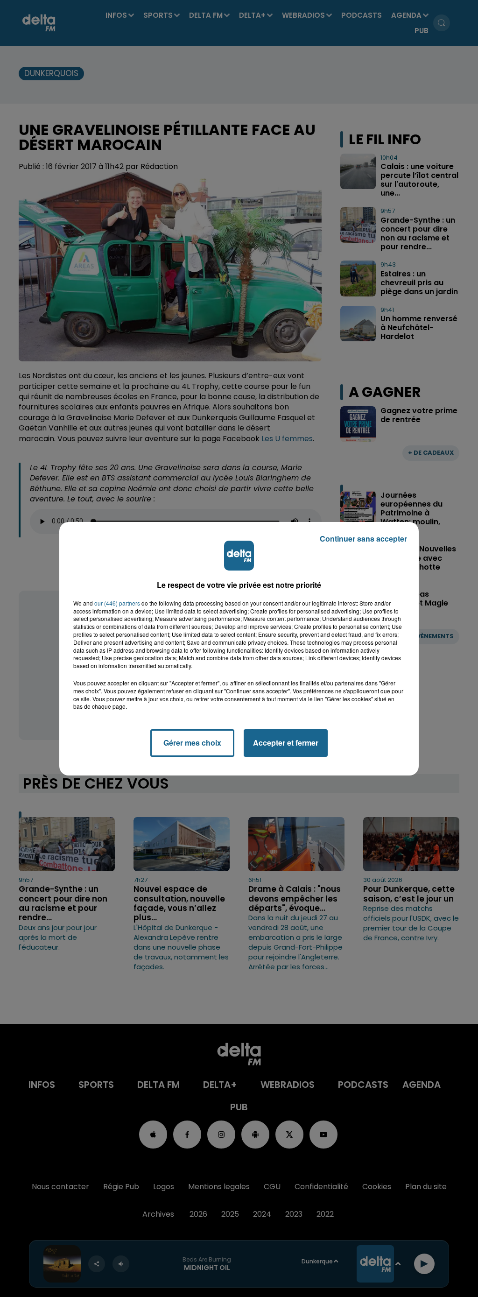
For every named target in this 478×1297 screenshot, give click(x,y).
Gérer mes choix (192, 742)
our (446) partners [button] (117, 603)
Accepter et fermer (285, 742)
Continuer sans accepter (363, 538)
